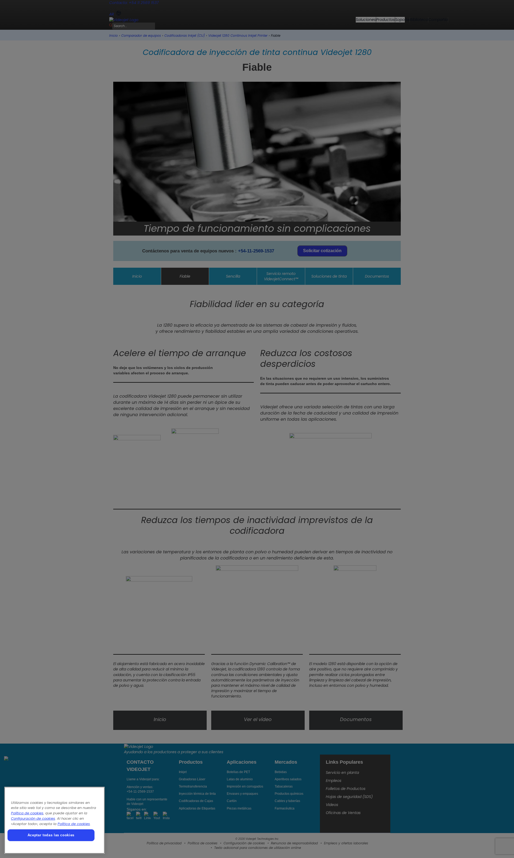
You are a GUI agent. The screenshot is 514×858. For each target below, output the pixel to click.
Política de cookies (27, 813)
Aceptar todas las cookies (51, 835)
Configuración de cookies (33, 818)
